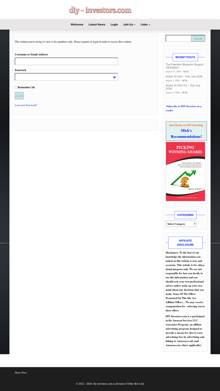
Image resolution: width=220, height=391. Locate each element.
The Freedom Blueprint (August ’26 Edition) (184, 66)
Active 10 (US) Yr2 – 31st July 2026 (183, 87)
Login (114, 24)
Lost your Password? (26, 105)
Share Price (21, 372)
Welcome (76, 24)
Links (144, 24)
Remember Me (26, 87)
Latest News (97, 24)
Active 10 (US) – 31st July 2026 (184, 76)
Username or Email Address (31, 54)
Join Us (128, 24)
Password (20, 70)
